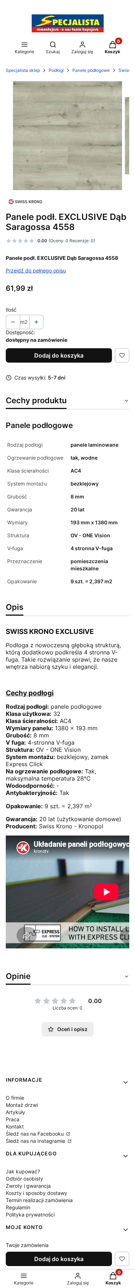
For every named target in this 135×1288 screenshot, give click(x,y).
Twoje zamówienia (27, 1245)
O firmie (15, 1098)
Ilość (11, 310)
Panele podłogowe (91, 70)
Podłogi (56, 70)
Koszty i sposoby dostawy (36, 1193)
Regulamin (18, 1207)
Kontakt (15, 1126)
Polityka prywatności (30, 1214)
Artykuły (15, 1112)
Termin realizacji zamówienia (39, 1200)
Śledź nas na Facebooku (35, 1134)
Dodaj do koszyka (59, 355)
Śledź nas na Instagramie (36, 1141)
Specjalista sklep (23, 70)
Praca (12, 1119)
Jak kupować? (23, 1171)
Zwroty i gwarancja (28, 1186)
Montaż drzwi (22, 1105)
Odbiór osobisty (24, 1179)
